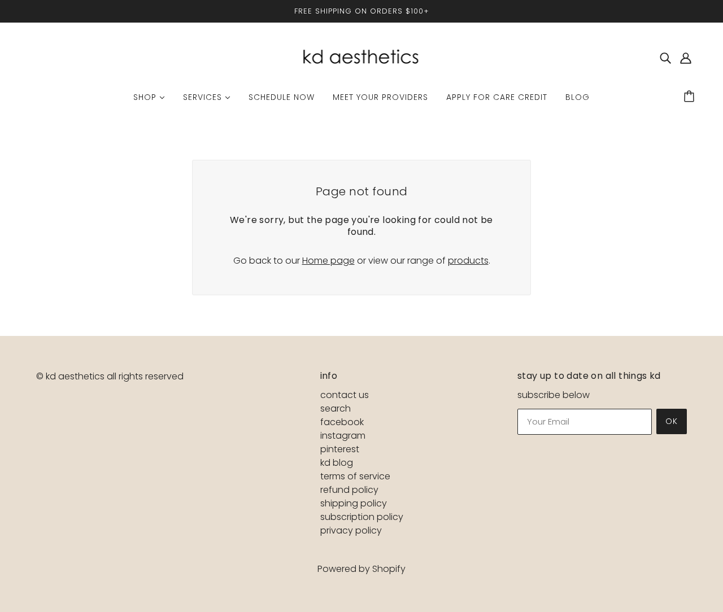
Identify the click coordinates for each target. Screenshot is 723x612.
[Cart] (691, 97)
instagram (342, 435)
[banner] (361, 57)
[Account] (686, 58)
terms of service (355, 476)
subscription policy (361, 516)
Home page (328, 260)
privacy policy (351, 530)
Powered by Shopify (361, 568)
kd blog (336, 462)
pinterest (339, 449)
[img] (665, 58)
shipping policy (353, 503)
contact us (344, 394)
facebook (342, 422)
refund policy (349, 489)
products (468, 260)
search (335, 408)
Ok (671, 421)
